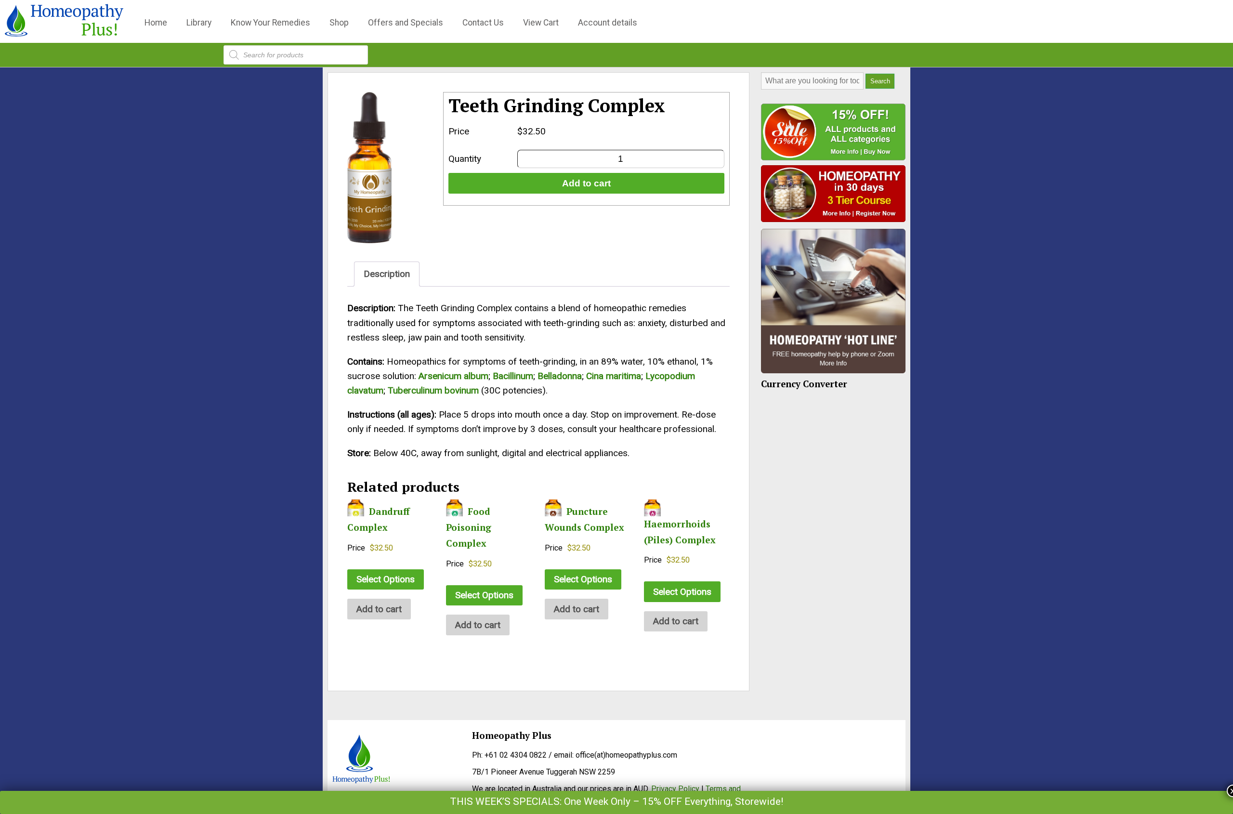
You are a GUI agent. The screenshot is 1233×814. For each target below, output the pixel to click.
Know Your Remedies (270, 22)
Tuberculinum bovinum (433, 390)
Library (198, 22)
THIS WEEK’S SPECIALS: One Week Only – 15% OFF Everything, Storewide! (616, 801)
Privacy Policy (675, 788)
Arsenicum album (453, 375)
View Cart (541, 22)
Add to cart (586, 183)
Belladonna (560, 375)
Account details (607, 22)
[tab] (387, 274)
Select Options (385, 579)
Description (387, 273)
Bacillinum (513, 375)
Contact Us (483, 22)
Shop (339, 22)
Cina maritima (613, 375)
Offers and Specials (405, 22)
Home (155, 22)
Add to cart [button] (379, 609)
